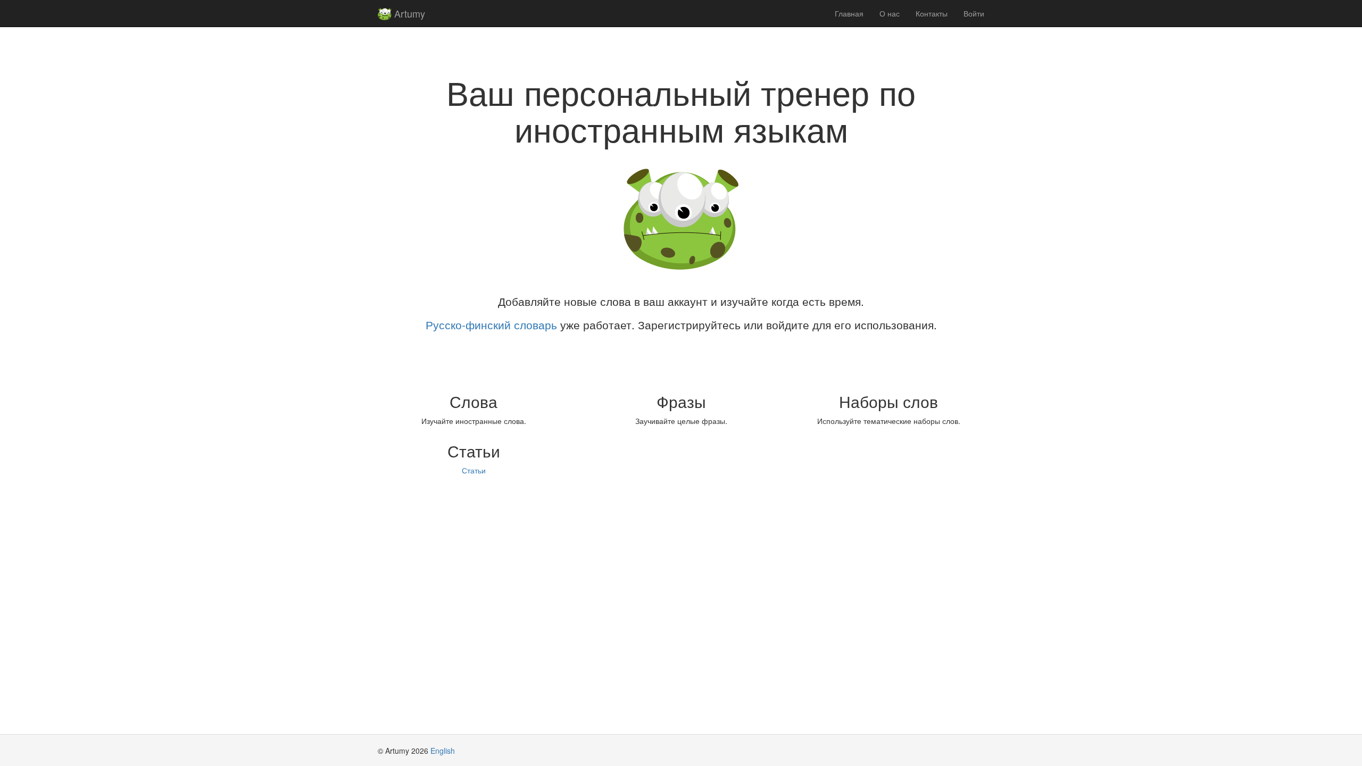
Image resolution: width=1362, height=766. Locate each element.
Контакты (932, 13)
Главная (849, 13)
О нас (889, 13)
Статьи (474, 470)
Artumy (408, 13)
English (442, 750)
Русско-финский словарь (491, 324)
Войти (974, 13)
